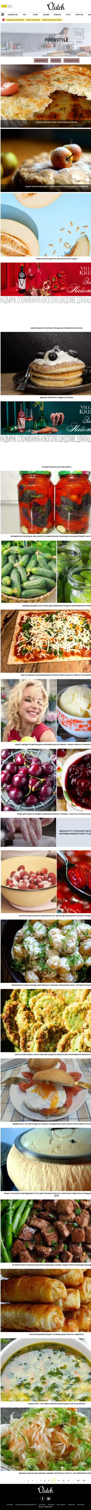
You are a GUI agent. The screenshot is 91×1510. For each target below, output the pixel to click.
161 (84, 1480)
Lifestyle (79, 14)
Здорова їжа (41, 60)
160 (78, 1480)
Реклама (42, 1504)
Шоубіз (46, 14)
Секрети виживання (33, 20)
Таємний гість (71, 60)
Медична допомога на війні (52, 20)
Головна (10, 1504)
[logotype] (56, 6)
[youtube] (48, 1498)
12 (63, 1480)
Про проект (61, 1504)
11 (58, 1480)
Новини (57, 14)
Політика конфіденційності (26, 1504)
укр (4, 6)
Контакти (80, 1504)
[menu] (2, 14)
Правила (51, 1504)
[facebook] (42, 1498)
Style (68, 14)
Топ (24, 14)
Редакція (71, 1504)
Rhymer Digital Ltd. (46, 1507)
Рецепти (56, 60)
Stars (35, 14)
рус (9, 6)
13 (68, 1480)
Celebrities (13, 14)
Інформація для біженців (15, 20)
